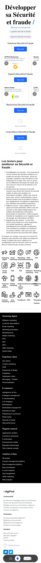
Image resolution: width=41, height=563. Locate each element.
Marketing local (7, 333)
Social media (7, 351)
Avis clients (6, 361)
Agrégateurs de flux (9, 392)
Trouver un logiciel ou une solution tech (18, 508)
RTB (4, 339)
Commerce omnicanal (10, 436)
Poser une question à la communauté (17, 503)
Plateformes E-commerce (11, 414)
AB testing (6, 458)
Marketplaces (7, 405)
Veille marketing (8, 477)
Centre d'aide (8, 540)
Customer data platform (10, 323)
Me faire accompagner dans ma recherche (19, 500)
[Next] (35, 63)
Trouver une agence (11, 510)
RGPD (5, 538)
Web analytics (7, 480)
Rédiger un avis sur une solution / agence (19, 505)
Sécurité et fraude (8, 420)
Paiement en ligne (8, 411)
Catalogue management (11, 395)
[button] (11, 558)
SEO (4, 345)
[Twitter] (11, 552)
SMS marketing (7, 348)
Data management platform (12, 464)
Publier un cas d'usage (12, 525)
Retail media (6, 417)
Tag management (8, 474)
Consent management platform (13, 461)
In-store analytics (8, 470)
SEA (4, 342)
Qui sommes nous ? (10, 533)
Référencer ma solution (12, 520)
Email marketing (8, 327)
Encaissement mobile (10, 442)
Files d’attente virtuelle (10, 448)
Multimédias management (11, 408)
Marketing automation (10, 330)
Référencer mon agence (12, 523)
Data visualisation (8, 467)
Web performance (8, 423)
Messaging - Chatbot (9, 379)
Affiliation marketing (9, 320)
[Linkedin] (5, 552)
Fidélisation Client (8, 376)
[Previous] (6, 63)
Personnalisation (8, 382)
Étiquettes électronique (10, 445)
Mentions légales (10, 536)
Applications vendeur (10, 433)
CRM (4, 367)
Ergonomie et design (9, 370)
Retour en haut (14, 545)
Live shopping (7, 402)
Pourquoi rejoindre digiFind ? (14, 518)
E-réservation (7, 439)
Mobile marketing (8, 336)
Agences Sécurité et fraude (20, 37)
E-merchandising (8, 399)
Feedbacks (6, 373)
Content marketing (9, 364)
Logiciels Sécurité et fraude (20, 31)
